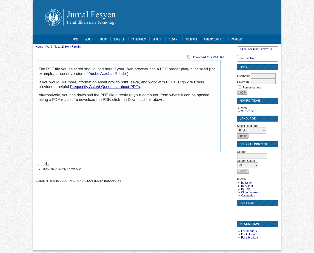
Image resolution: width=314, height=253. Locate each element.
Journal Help (248, 58)
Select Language (247, 126)
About (89, 39)
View (244, 108)
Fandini (76, 46)
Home (75, 39)
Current (173, 39)
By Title (245, 189)
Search (157, 39)
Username (243, 76)
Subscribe (247, 111)
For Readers (249, 231)
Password (243, 81)
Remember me (252, 87)
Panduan (237, 39)
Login (103, 39)
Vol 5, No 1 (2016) (57, 46)
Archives (191, 39)
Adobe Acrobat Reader (107, 73)
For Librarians (250, 237)
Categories (248, 195)
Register (119, 39)
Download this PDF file (207, 57)
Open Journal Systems (256, 49)
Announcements (214, 39)
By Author (247, 186)
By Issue (246, 182)
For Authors (248, 234)
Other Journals (250, 192)
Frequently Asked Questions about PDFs (105, 87)
